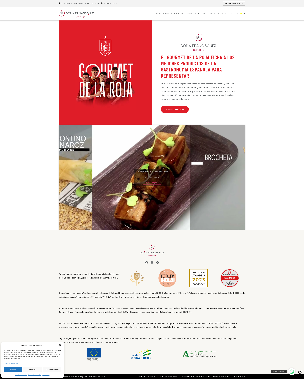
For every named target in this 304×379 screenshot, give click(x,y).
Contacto (233, 13)
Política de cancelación (221, 376)
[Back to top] (300, 372)
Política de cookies (21, 375)
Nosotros (214, 13)
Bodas (166, 13)
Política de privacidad (34, 375)
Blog (224, 13)
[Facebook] (146, 262)
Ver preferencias (52, 369)
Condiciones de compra (203, 376)
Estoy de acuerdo (152, 182)
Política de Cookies (170, 376)
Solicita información (279, 372)
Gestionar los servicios (12, 363)
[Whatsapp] (291, 371)
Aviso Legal (46, 375)
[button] (60, 345)
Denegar (32, 369)
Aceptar (13, 369)
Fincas (205, 13)
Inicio (158, 13)
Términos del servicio (186, 376)
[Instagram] (152, 262)
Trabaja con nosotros (238, 376)
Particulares (178, 13)
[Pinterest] (157, 262)
